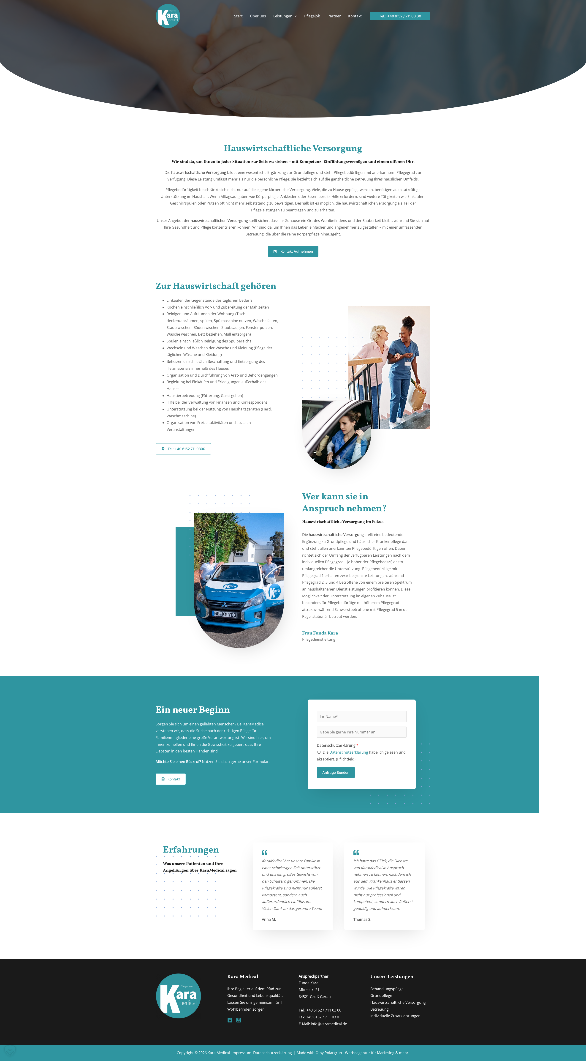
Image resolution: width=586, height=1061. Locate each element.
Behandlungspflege (387, 988)
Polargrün (333, 1052)
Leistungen (282, 16)
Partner (334, 16)
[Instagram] (238, 1020)
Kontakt (355, 16)
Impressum (241, 1052)
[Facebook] (230, 1020)
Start (238, 16)
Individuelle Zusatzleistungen (395, 1015)
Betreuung (379, 1009)
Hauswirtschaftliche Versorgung (398, 1002)
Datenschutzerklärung (337, 745)
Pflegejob (312, 16)
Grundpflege (381, 995)
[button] (294, 16)
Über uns (258, 16)
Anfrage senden (335, 772)
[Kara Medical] (168, 15)
